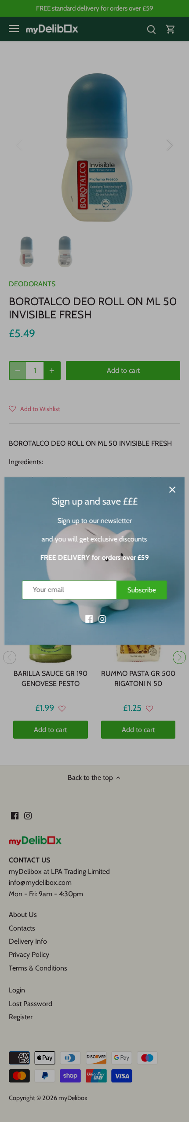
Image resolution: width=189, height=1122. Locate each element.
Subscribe (141, 590)
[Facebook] (89, 618)
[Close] (172, 489)
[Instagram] (102, 618)
